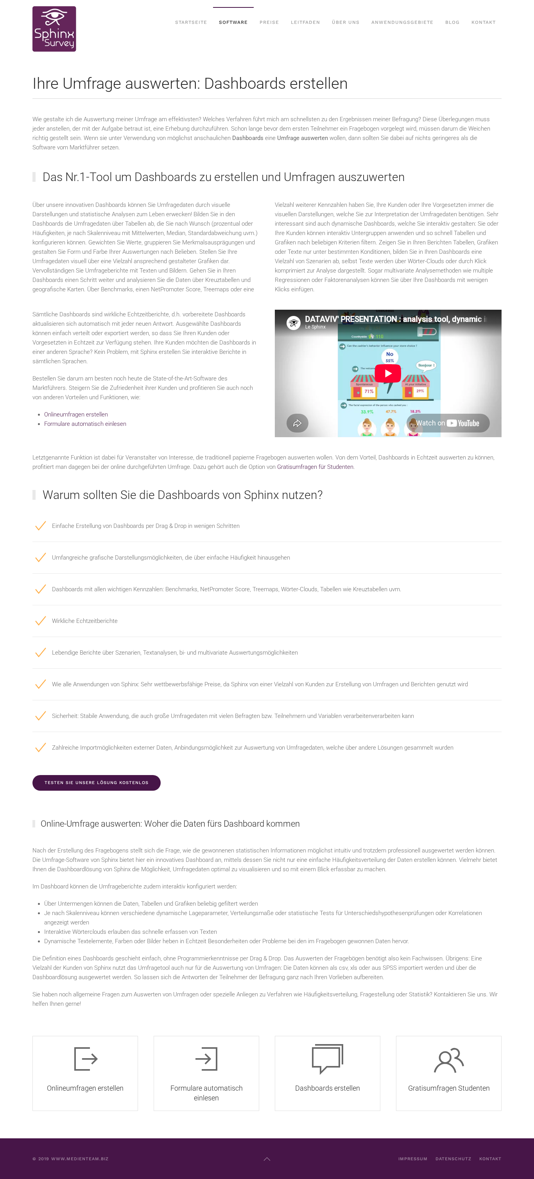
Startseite (191, 22)
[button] (267, 1159)
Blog (452, 22)
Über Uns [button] (346, 22)
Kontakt (483, 22)
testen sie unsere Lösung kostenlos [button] (97, 782)
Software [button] (233, 22)
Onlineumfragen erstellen (76, 414)
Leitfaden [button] (305, 22)
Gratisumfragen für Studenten (315, 466)
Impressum (413, 1158)
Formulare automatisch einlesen (85, 423)
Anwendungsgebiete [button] (402, 22)
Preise (269, 22)
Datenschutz (453, 1158)
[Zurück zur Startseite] (55, 22)
